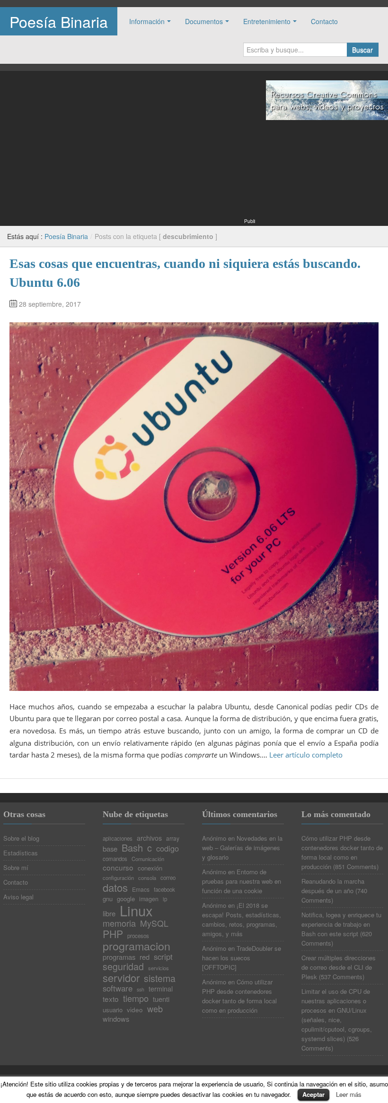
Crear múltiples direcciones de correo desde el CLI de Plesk (338, 967)
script (163, 957)
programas (119, 957)
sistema (160, 978)
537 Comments (341, 976)
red (145, 957)
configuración (118, 877)
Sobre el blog (21, 838)
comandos (115, 859)
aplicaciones (117, 839)
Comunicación (148, 859)
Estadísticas (20, 852)
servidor (121, 978)
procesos (138, 936)
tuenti (161, 999)
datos (115, 887)
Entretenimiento (267, 21)
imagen (149, 899)
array (172, 838)
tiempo (136, 998)
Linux (136, 910)
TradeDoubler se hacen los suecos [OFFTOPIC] (241, 958)
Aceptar (313, 1094)
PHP (113, 934)
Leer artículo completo (306, 754)
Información (147, 21)
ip (165, 899)
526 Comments (330, 1043)
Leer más (349, 1094)
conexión (150, 868)
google (126, 899)
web (155, 1008)
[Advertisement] (127, 150)
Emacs (141, 889)
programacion (136, 945)
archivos (149, 838)
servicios (158, 968)
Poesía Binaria (58, 21)
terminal (161, 988)
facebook (164, 890)
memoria (119, 923)
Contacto (324, 21)
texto (111, 998)
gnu (108, 899)
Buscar (362, 49)
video (135, 1010)
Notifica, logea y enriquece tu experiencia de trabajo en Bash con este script (341, 924)
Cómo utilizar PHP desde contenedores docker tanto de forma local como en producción (239, 996)
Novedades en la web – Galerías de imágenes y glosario (242, 848)
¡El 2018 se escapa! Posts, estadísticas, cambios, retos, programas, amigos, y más (241, 919)
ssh (140, 989)
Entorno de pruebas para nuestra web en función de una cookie (241, 881)
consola (147, 877)
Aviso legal (18, 896)
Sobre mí (15, 867)
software (117, 988)
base (110, 849)
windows (116, 1019)
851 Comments (356, 866)
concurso (118, 867)
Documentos (204, 21)
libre (109, 913)
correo (168, 878)
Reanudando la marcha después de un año (332, 886)
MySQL (154, 923)
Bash (132, 848)
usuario (113, 1010)
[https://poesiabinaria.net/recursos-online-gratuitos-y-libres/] (327, 99)
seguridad (123, 967)
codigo (167, 848)
